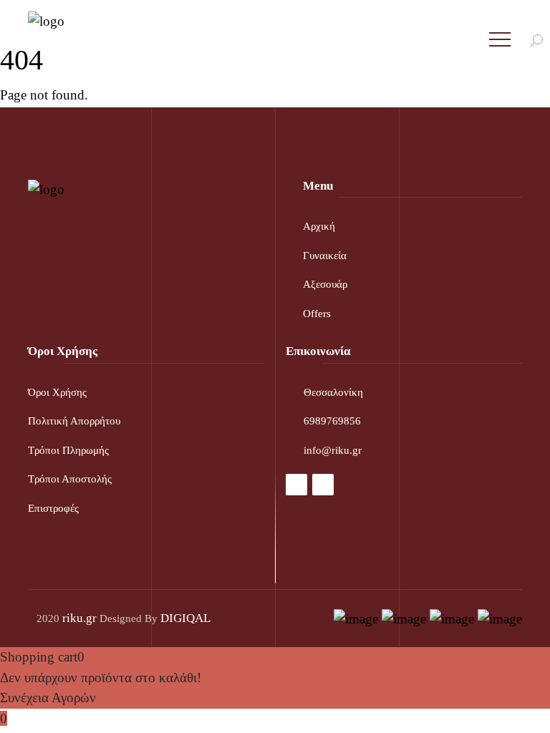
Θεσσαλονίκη (333, 392)
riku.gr (79, 618)
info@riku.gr (333, 450)
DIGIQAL (185, 618)
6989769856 (332, 421)
